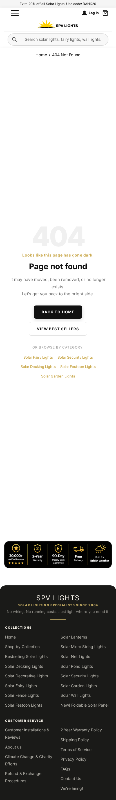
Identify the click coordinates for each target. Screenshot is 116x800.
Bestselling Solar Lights (26, 656)
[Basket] (105, 13)
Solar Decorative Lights (26, 675)
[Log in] (84, 13)
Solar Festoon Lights (78, 366)
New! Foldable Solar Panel (84, 705)
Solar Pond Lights (77, 666)
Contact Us (71, 778)
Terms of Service (76, 749)
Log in (94, 13)
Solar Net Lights (75, 656)
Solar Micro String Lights (83, 646)
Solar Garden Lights (58, 376)
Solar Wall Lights (76, 695)
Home (41, 54)
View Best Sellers (58, 329)
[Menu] (15, 13)
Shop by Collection (22, 646)
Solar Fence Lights (22, 695)
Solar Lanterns (74, 637)
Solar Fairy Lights (38, 357)
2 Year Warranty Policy (81, 729)
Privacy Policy (73, 759)
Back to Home (58, 312)
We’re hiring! (72, 788)
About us (13, 747)
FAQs (65, 769)
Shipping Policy (75, 739)
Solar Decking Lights (38, 366)
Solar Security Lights (75, 357)
